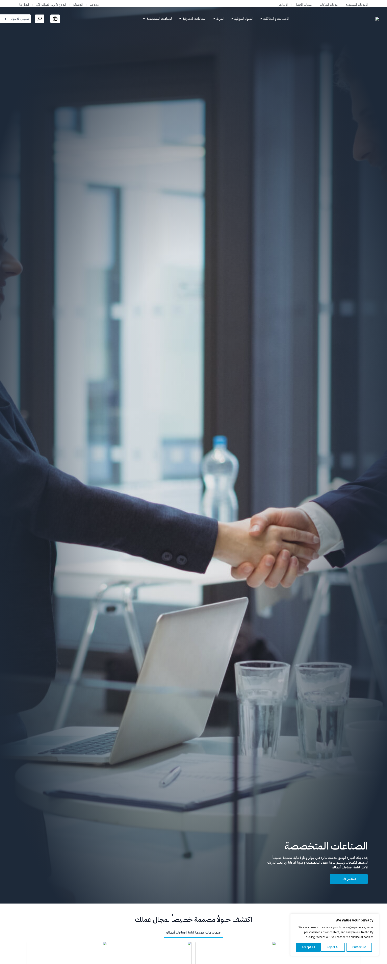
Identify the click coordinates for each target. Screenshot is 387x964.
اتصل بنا (24, 4)
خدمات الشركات (329, 4)
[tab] (193, 933)
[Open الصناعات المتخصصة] (144, 18)
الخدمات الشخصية (356, 4)
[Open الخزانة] (213, 18)
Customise (359, 947)
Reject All (333, 947)
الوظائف (78, 4)
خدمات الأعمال (303, 4)
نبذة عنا (94, 4)
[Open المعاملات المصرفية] (179, 18)
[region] (334, 935)
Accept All (308, 947)
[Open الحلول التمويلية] (231, 18)
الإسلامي (283, 4)
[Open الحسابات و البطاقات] (260, 18)
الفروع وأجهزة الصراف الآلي (51, 4)
